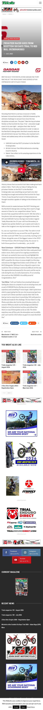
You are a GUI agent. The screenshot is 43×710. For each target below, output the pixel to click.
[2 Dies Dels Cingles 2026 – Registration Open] (11, 377)
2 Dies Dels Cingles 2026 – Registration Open (16, 620)
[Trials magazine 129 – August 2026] (11, 356)
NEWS (6, 38)
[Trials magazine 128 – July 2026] (32, 356)
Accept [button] (16, 707)
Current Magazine (11, 572)
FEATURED (5, 351)
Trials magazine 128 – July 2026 (12, 615)
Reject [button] (23, 707)
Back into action (36, 335)
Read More (31, 707)
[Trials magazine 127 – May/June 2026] (32, 377)
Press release (14, 38)
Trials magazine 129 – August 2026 (12, 610)
